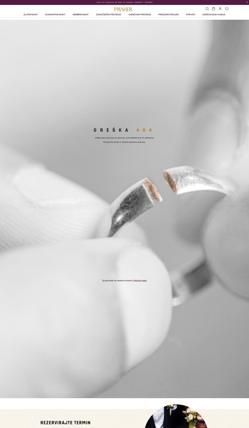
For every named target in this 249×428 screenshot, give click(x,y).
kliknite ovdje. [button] (140, 280)
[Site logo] (123, 6)
